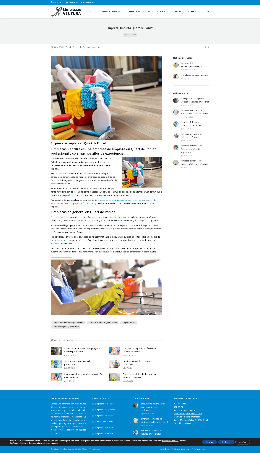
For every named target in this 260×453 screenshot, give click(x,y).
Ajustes (242, 442)
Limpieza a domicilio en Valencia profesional (137, 363)
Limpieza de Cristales (104, 427)
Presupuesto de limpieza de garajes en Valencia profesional (82, 350)
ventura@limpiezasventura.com (82, 2)
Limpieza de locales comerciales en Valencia (191, 65)
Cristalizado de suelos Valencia (194, 75)
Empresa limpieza (129, 323)
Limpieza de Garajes (104, 415)
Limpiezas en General (104, 403)
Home (126, 34)
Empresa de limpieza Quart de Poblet (103, 323)
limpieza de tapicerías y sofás (130, 200)
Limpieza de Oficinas (104, 433)
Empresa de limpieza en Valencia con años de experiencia (83, 376)
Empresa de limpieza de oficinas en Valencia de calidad (139, 350)
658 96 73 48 (58, 2)
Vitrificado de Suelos (104, 421)
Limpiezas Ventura (59, 240)
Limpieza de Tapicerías (105, 409)
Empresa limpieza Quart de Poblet (66, 327)
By (91, 47)
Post (134, 34)
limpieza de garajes (107, 200)
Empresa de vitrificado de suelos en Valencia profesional (139, 376)
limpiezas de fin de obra (82, 203)
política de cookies (170, 440)
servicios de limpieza (119, 217)
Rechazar (226, 442)
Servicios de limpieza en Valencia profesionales (79, 363)
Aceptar (209, 442)
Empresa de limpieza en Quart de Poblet (69, 323)
